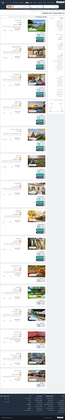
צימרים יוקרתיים (50, 402)
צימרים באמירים (39, 402)
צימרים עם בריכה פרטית (48, 404)
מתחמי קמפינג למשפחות (44, 10)
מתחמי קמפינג (58, 10)
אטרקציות (29, 408)
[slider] (50, 111)
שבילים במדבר (17, 183)
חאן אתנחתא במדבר (16, 47)
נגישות (51, 417)
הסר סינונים (51, 18)
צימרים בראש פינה (38, 398)
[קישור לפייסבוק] (8, 399)
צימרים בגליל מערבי (38, 400)
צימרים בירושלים (61, 412)
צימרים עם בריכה (61, 410)
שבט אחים (18, 353)
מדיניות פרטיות (46, 417)
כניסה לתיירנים (28, 398)
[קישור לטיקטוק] (5, 402)
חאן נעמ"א (18, 156)
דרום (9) (59, 37)
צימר (63, 398)
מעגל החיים (18, 287)
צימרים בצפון (62, 400)
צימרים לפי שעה (28, 410)
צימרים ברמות (39, 408)
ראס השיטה (18, 211)
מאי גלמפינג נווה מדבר (16, 129)
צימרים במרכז (50, 410)
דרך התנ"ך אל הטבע (16, 266)
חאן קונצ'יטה (18, 20)
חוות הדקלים (18, 102)
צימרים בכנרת (39, 404)
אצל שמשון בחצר (17, 74)
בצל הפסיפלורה (17, 309)
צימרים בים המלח (50, 408)
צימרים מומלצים (61, 404)
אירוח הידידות (18, 332)
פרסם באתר (29, 404)
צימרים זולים (62, 408)
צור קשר (29, 400)
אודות (30, 402)
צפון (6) (60, 39)
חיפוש (9, 6)
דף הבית (63, 10)
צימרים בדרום (50, 400)
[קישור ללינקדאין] (8, 402)
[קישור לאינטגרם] (5, 399)
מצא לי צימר (15, 2)
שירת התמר (18, 238)
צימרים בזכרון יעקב (60, 402)
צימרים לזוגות (50, 406)
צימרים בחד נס (61, 406)
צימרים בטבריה (39, 410)
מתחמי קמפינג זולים (52, 10)
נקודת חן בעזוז (17, 370)
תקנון (30, 406)
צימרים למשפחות (50, 398)
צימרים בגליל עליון (38, 406)
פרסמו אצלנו (21, 2)
